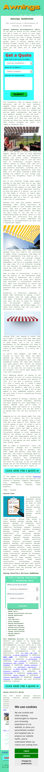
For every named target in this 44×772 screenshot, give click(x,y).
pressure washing (11, 671)
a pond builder (20, 669)
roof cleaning (20, 661)
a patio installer (20, 655)
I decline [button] (26, 756)
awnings (6, 706)
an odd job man (29, 653)
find (11, 696)
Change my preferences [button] (26, 762)
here (5, 710)
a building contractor (25, 667)
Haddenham (37, 476)
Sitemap (5, 752)
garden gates (32, 673)
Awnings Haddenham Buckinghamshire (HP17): (22, 29)
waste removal (19, 675)
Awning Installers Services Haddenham (20, 573)
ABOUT (25, 15)
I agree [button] (26, 751)
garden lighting (31, 665)
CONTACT (31, 15)
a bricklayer (31, 659)
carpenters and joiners (13, 663)
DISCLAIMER (38, 15)
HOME (21, 15)
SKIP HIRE (8, 657)
